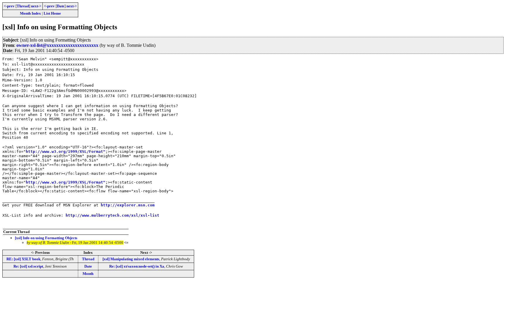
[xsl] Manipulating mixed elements (130, 259)
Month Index (30, 13)
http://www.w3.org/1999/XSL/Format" (65, 151)
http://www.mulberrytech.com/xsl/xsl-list (112, 215)
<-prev (9, 6)
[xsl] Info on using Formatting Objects (46, 238)
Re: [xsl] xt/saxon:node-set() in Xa (136, 266)
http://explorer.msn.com (128, 205)
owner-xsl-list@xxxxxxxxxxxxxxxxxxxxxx (57, 45)
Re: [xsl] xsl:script (28, 266)
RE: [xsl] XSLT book (23, 259)
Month (88, 273)
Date (60, 6)
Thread (23, 6)
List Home (52, 13)
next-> (36, 6)
